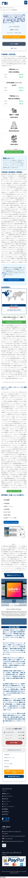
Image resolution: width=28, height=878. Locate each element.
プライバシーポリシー (9, 806)
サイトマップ (6, 801)
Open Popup (2, 877)
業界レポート (6, 793)
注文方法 (5, 814)
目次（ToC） (14, 48)
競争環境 (6, 766)
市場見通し (7, 754)
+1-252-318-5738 (8, 838)
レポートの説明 (14, 44)
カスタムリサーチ (8, 796)
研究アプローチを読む (15, 491)
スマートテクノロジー (8, 7)
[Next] (22, 534)
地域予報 (6, 760)
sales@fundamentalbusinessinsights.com (14, 841)
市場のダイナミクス (9, 757)
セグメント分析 (8, 763)
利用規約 (5, 809)
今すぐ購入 (14, 742)
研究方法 (5, 799)
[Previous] (5, 534)
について (5, 804)
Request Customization (14, 279)
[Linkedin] (4, 845)
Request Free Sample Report (15, 152)
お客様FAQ (6, 811)
